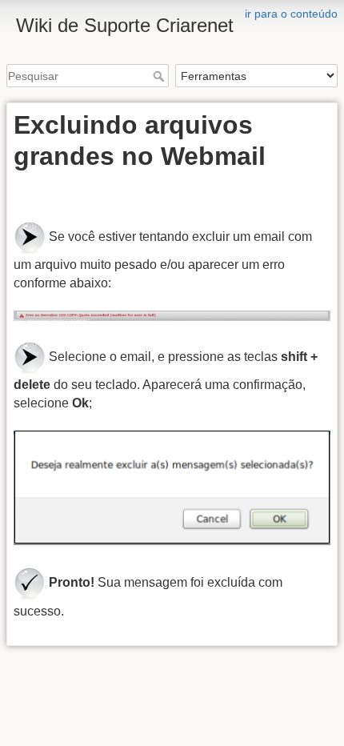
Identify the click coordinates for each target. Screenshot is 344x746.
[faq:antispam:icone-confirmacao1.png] (30, 581)
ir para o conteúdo (291, 13)
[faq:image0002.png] (172, 316)
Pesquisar (160, 76)
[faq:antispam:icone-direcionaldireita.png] (30, 236)
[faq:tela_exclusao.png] (172, 488)
